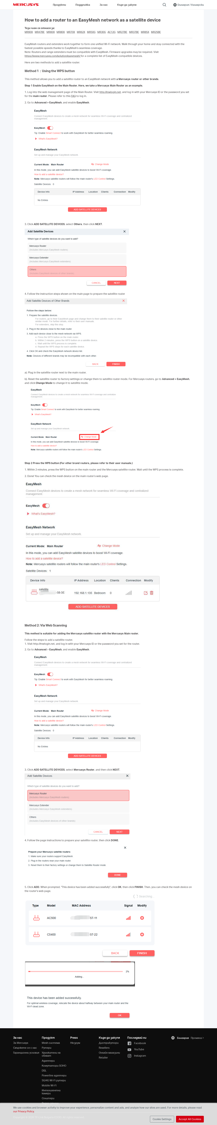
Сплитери (48, 1098)
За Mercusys (20, 1042)
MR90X (29, 32)
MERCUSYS (26, 4)
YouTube (139, 1049)
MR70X (71, 32)
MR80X (61, 32)
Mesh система (51, 1042)
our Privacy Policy (23, 1111)
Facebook (140, 1043)
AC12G (111, 32)
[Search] (164, 5)
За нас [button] (104, 4)
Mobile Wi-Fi (49, 1085)
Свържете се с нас (25, 1047)
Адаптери (48, 1060)
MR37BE (134, 32)
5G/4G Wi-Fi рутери (54, 1080)
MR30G (101, 32)
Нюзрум (75, 1042)
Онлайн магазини (109, 1052)
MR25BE (156, 32)
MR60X (51, 32)
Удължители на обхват (51, 1054)
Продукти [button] (59, 4)
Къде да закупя (126, 4)
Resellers (104, 1047)
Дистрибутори (109, 1042)
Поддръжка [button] (82, 4)
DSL (44, 1070)
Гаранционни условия (26, 1052)
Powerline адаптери (54, 1075)
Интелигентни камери (51, 1092)
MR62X (81, 32)
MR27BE (122, 32)
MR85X (145, 32)
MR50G (91, 32)
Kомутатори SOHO (54, 1065)
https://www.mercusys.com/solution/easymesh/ (53, 55)
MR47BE (40, 32)
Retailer (103, 1057)
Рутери (46, 1047)
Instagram (140, 1055)
